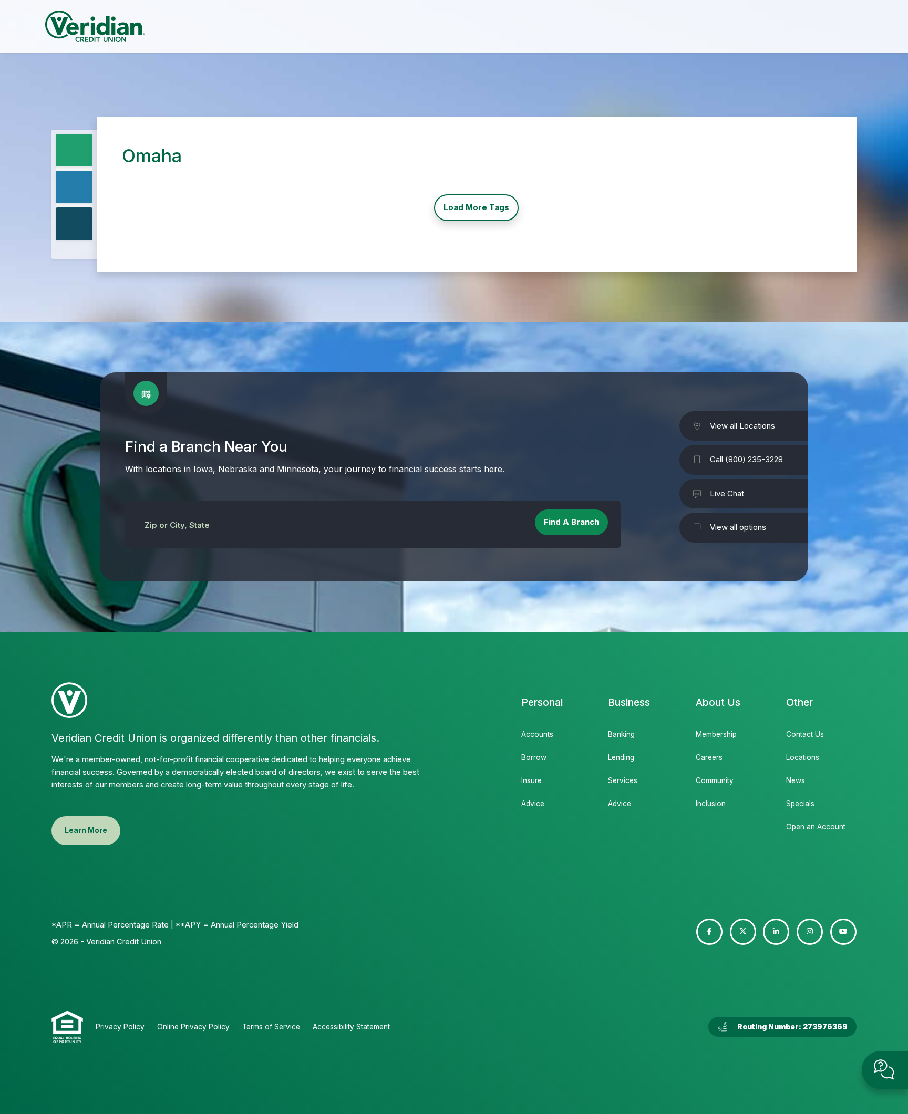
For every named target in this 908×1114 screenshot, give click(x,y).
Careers (709, 757)
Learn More (86, 830)
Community (715, 780)
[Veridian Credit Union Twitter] (743, 932)
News (795, 780)
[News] (74, 150)
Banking (621, 734)
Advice (532, 803)
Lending (621, 757)
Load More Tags (476, 207)
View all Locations (742, 426)
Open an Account (815, 827)
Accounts (537, 734)
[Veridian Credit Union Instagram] (810, 932)
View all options (738, 527)
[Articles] (74, 223)
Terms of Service (271, 1027)
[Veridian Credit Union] (95, 26)
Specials (800, 803)
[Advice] (74, 187)
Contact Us (805, 734)
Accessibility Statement (351, 1027)
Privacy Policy (120, 1027)
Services (622, 780)
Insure (531, 780)
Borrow (533, 757)
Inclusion (711, 803)
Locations (802, 757)
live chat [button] (885, 1070)
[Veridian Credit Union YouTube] (843, 932)
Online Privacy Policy (193, 1027)
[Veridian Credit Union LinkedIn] (776, 932)
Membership (716, 734)
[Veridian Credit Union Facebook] (709, 932)
